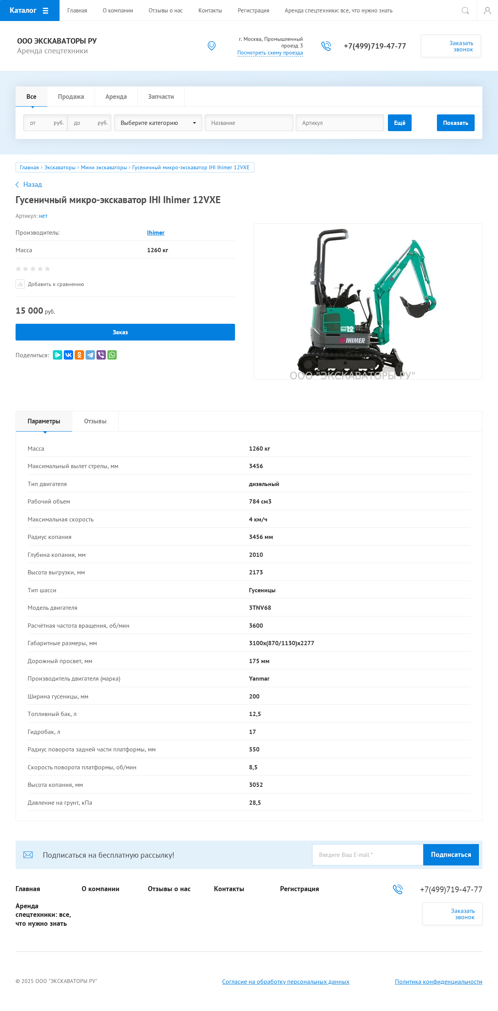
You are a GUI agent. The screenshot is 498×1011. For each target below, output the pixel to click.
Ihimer (156, 232)
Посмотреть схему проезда (270, 52)
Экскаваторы (59, 167)
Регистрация (299, 889)
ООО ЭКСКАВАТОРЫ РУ (56, 41)
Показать (455, 122)
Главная (29, 167)
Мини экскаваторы (104, 167)
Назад (32, 184)
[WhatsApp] (112, 355)
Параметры (44, 421)
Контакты (229, 889)
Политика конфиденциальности (438, 981)
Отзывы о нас (169, 889)
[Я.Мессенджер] (57, 355)
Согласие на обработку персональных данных (285, 981)
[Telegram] (90, 355)
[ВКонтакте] (68, 355)
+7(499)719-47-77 (375, 46)
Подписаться (451, 854)
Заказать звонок (461, 46)
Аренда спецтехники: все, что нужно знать (43, 915)
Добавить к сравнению (55, 284)
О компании (100, 889)
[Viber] (101, 355)
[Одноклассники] (79, 355)
